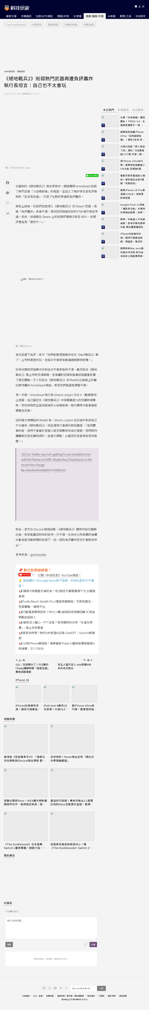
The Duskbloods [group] (15, 24)
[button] (139, 7)
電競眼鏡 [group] (53, 24)
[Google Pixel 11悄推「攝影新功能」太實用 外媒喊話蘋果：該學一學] (110, 208)
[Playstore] (60, 988)
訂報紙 (101, 995)
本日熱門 (108, 110)
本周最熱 (123, 110)
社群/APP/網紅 (44, 16)
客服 (40, 995)
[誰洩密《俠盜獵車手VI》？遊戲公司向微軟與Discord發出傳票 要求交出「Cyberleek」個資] (26, 738)
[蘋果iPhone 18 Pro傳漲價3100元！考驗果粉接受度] (110, 194)
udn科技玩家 (9, 71)
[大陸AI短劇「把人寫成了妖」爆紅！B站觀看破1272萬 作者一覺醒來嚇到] (110, 150)
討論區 (8, 903)
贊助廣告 (9, 855)
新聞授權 (50, 995)
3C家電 (77, 16)
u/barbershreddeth (37, 470)
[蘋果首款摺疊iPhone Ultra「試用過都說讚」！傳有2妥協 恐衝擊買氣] (110, 136)
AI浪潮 (111, 16)
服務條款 (61, 995)
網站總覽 (123, 995)
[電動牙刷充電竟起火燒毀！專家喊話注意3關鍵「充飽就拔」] (110, 179)
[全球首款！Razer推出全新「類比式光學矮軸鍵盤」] (72, 738)
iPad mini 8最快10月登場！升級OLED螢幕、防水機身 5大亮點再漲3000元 (56, 707)
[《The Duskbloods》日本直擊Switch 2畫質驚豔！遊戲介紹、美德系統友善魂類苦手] (26, 826)
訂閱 (101, 988)
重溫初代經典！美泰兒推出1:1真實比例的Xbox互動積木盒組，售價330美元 (71, 802)
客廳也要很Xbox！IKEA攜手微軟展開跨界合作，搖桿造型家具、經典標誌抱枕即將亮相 (25, 802)
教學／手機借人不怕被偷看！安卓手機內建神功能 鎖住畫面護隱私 (132, 223)
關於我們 (112, 995)
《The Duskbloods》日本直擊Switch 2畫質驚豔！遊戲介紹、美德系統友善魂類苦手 (25, 846)
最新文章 (11, 16)
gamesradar (38, 554)
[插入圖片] (85, 944)
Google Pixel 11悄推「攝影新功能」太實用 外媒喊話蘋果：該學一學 (132, 208)
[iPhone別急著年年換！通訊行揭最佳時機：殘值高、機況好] (28, 693)
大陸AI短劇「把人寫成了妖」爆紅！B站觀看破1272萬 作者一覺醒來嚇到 (132, 150)
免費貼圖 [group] (89, 24)
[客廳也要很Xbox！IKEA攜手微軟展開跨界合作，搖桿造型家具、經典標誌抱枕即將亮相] (26, 782)
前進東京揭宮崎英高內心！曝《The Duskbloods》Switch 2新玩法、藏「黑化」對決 (71, 846)
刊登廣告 (26, 995)
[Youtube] (136, 7)
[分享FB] (7, 182)
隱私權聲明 (79, 995)
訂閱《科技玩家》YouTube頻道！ (59, 575)
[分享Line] (7, 193)
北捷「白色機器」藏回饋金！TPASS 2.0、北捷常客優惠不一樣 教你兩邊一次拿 (132, 121)
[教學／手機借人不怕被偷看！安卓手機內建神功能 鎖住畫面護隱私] (110, 223)
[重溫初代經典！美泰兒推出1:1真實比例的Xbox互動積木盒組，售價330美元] (72, 782)
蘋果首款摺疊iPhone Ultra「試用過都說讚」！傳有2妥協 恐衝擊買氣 (132, 136)
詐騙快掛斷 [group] (70, 24)
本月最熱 (137, 110)
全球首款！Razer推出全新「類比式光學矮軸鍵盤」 (72, 758)
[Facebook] (44, 988)
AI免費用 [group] (37, 24)
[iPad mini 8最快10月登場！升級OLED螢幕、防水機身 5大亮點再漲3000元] (56, 693)
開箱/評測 (63, 16)
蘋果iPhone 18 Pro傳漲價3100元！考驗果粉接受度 (132, 193)
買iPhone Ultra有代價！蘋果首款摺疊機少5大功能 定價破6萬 (84, 707)
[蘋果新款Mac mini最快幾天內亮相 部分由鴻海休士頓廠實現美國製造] (110, 252)
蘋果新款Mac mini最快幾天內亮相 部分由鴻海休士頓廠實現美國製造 (132, 252)
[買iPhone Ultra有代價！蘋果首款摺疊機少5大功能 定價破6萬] (84, 693)
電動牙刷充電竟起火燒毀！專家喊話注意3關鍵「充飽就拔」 (132, 179)
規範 (9, 944)
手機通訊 (26, 16)
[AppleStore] (66, 988)
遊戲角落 (21, 71)
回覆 (93, 944)
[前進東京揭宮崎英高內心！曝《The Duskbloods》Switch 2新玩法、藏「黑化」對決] (72, 826)
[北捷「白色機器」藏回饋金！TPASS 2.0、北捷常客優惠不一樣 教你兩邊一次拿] (110, 121)
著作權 (69, 995)
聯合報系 (91, 995)
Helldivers (59, 470)
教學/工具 (125, 16)
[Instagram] (49, 988)
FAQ (35, 995)
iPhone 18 (22, 680)
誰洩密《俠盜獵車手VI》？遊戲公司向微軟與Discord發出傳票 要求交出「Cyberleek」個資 (24, 758)
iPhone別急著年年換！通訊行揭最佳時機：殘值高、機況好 (28, 707)
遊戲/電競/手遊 (95, 16)
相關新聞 (9, 719)
